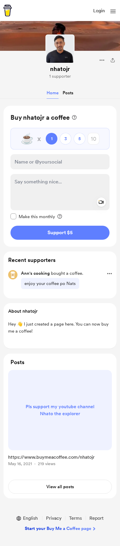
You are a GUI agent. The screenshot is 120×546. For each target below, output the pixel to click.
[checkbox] (32, 216)
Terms (75, 518)
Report (96, 518)
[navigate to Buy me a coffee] (7, 10)
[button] (113, 11)
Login (99, 10)
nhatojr (60, 68)
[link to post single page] (60, 419)
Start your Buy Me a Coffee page (58, 528)
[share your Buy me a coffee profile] (112, 60)
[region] (60, 176)
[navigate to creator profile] (60, 49)
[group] (60, 421)
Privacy (53, 518)
